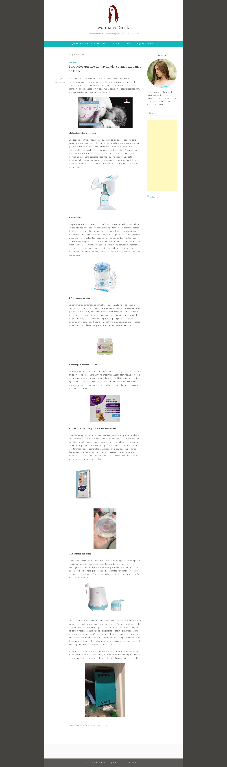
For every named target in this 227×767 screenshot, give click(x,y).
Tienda (127, 44)
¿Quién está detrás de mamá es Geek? (90, 44)
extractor (80, 725)
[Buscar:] (162, 113)
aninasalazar (60, 83)
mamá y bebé (103, 725)
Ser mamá (73, 62)
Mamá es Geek (113, 28)
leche (95, 725)
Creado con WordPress (98, 763)
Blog (115, 44)
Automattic (134, 763)
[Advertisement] (162, 155)
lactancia (88, 725)
